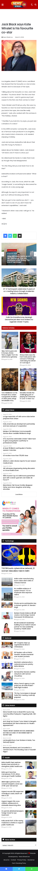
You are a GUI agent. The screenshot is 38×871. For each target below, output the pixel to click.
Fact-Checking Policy (19, 863)
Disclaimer (31, 860)
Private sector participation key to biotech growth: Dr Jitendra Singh (25, 605)
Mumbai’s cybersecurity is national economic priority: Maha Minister (23, 664)
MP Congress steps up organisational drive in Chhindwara (22, 645)
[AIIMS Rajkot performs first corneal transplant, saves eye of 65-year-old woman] (30, 784)
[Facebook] (5, 236)
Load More (19, 494)
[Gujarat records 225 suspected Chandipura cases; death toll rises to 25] (30, 795)
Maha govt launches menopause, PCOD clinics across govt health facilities (11, 774)
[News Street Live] (19, 4)
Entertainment (12, 250)
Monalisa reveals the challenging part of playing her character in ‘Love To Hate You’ (27, 396)
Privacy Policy (21, 860)
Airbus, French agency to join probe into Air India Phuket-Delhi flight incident (24, 685)
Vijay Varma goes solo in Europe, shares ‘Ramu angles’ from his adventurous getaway (10, 354)
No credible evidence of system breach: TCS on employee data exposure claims (23, 592)
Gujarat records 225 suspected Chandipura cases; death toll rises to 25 (12, 793)
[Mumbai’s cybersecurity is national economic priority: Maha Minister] (7, 665)
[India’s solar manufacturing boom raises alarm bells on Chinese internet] (7, 582)
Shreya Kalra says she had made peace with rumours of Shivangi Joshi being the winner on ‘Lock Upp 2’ (28, 359)
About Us (6, 860)
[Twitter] (10, 236)
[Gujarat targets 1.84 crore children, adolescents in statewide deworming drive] (30, 804)
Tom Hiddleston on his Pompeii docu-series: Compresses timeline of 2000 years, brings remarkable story (9, 397)
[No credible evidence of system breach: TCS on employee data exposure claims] (7, 594)
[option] (19, 254)
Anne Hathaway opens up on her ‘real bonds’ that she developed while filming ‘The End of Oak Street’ (18, 259)
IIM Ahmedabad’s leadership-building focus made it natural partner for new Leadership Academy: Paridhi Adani (25, 626)
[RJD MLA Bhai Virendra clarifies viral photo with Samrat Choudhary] (7, 676)
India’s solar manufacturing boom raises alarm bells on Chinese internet (24, 581)
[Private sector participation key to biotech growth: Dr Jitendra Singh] (7, 605)
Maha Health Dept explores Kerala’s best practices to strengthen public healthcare (12, 764)
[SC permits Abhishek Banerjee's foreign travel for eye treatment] (30, 814)
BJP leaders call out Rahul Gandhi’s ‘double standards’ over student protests (24, 654)
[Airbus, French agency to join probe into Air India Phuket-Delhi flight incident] (7, 686)
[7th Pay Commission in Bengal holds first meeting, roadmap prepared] (7, 695)
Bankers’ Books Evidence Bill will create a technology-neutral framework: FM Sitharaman (25, 615)
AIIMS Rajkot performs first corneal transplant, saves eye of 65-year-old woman (12, 784)
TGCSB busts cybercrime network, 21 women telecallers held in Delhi (18, 569)
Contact (13, 860)
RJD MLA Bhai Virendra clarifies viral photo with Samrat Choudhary (24, 674)
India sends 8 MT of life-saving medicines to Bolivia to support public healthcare (12, 823)
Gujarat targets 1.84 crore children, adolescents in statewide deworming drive (11, 803)
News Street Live (8, 37)
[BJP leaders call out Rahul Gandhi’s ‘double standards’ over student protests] (7, 655)
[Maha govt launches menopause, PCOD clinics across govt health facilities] (30, 775)
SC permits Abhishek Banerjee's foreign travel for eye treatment (13, 813)
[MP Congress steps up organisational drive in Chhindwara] (7, 645)
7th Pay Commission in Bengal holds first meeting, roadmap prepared (25, 695)
